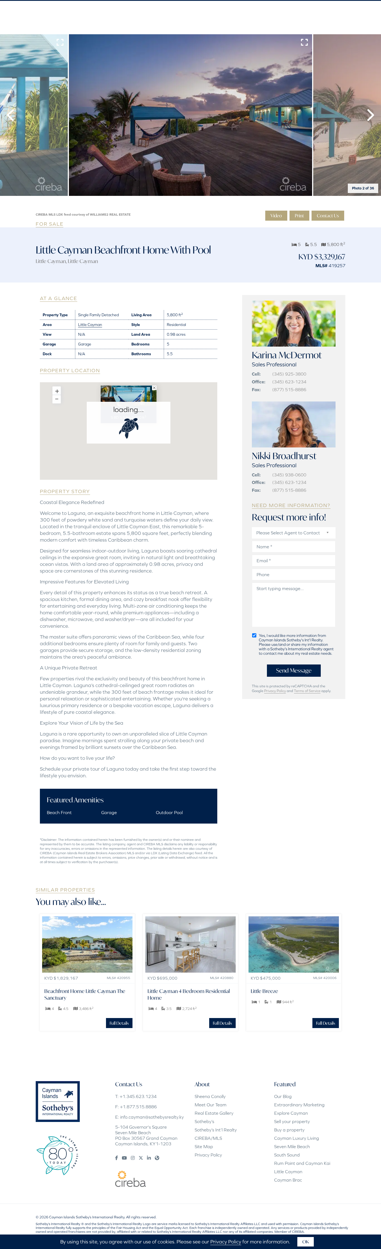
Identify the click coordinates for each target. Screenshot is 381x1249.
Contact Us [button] (328, 215)
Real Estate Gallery (214, 1113)
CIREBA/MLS (208, 1138)
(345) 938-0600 (289, 474)
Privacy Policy (275, 691)
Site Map (204, 1146)
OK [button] (305, 1242)
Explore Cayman (291, 1113)
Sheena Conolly (210, 1096)
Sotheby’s (204, 1121)
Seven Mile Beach (292, 1146)
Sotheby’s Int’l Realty (216, 1129)
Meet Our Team (210, 1104)
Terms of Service (307, 691)
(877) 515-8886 (289, 389)
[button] (11, 115)
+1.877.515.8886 (138, 1106)
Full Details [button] (119, 1023)
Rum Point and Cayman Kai (302, 1163)
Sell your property (292, 1121)
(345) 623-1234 (289, 381)
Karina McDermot (287, 355)
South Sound (287, 1154)
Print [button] (299, 215)
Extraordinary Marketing (299, 1104)
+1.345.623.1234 (138, 1096)
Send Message (294, 670)
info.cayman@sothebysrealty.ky (152, 1116)
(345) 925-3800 (289, 373)
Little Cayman (51, 261)
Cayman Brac (288, 1179)
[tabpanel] (190, 115)
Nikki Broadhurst (284, 456)
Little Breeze (264, 991)
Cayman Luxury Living (296, 1138)
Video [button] (276, 215)
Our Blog (283, 1096)
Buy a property (289, 1129)
